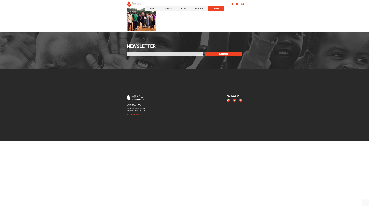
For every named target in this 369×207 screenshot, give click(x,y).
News (183, 8)
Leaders (168, 8)
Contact (199, 8)
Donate (215, 8)
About (153, 8)
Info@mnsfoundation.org (135, 114)
